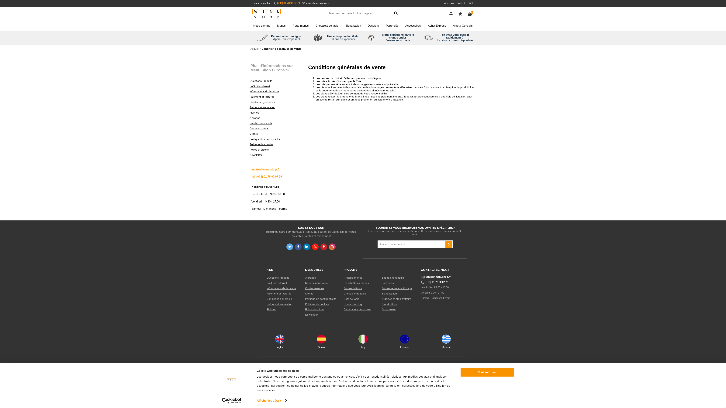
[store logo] (266, 14)
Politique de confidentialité (265, 139)
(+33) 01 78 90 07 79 (288, 3)
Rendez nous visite (261, 123)
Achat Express (437, 25)
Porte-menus (301, 25)
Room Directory (353, 304)
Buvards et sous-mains (357, 309)
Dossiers (373, 25)
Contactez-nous (259, 128)
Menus (281, 25)
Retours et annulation (262, 107)
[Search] (396, 13)
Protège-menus (353, 277)
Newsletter (256, 154)
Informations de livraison (264, 91)
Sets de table (351, 298)
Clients (254, 133)
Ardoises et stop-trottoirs (396, 298)
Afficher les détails (269, 400)
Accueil (255, 48)
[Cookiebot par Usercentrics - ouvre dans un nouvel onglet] (231, 400)
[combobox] (363, 13)
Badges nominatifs (393, 277)
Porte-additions (353, 288)
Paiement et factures (262, 96)
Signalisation (353, 25)
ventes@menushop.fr (317, 3)
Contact (461, 3)
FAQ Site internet (260, 86)
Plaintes (254, 112)
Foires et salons (259, 149)
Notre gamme (261, 25)
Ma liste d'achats (460, 14)
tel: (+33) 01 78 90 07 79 (266, 176)
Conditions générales (262, 102)
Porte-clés (392, 25)
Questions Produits (261, 80)
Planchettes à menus (356, 282)
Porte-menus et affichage (397, 288)
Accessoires (413, 25)
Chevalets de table (327, 25)
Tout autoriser (487, 372)
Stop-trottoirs (389, 304)
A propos (449, 3)
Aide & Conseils (463, 25)
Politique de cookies (261, 144)
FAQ (470, 3)
